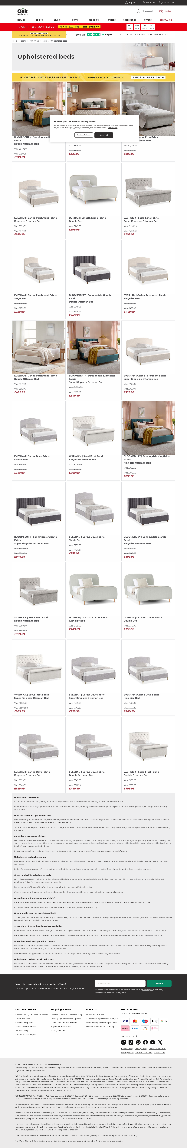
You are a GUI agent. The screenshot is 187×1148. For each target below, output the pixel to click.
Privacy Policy (141, 1049)
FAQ (27, 1015)
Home (14, 41)
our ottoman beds (86, 869)
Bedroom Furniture (30, 41)
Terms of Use (159, 1052)
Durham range (21, 887)
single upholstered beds (93, 843)
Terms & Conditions (143, 1052)
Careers (113, 1022)
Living (57, 20)
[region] (94, 128)
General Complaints (24, 1022)
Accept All (104, 135)
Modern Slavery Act (109, 1019)
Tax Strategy (104, 1022)
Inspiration (56, 1026)
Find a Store (56, 1022)
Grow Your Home (69, 1022)
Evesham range (139, 879)
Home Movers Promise (25, 1026)
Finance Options (73, 1019)
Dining (39, 20)
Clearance (166, 20)
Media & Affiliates (94, 1026)
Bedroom (93, 20)
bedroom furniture (153, 935)
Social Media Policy (157, 1049)
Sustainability (92, 1022)
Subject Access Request (25, 1034)
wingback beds (124, 930)
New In (21, 20)
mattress (44, 953)
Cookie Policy (127, 1049)
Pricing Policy (127, 1052)
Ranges (112, 20)
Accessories (129, 20)
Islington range (73, 892)
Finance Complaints (39, 1015)
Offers (148, 20)
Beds (44, 41)
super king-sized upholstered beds (40, 851)
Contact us (20, 1015)
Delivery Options (58, 1019)
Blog (80, 1015)
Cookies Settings (83, 135)
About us (90, 1015)
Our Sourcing (108, 1026)
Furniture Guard (22, 1019)
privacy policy (148, 990)
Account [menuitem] (147, 11)
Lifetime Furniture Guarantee (64, 1015)
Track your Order (58, 1030)
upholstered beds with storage (71, 861)
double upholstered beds (120, 843)
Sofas (75, 20)
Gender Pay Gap (93, 1019)
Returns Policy (21, 1030)
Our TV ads (99, 1015)
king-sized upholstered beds (149, 843)
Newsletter (66, 1026)
